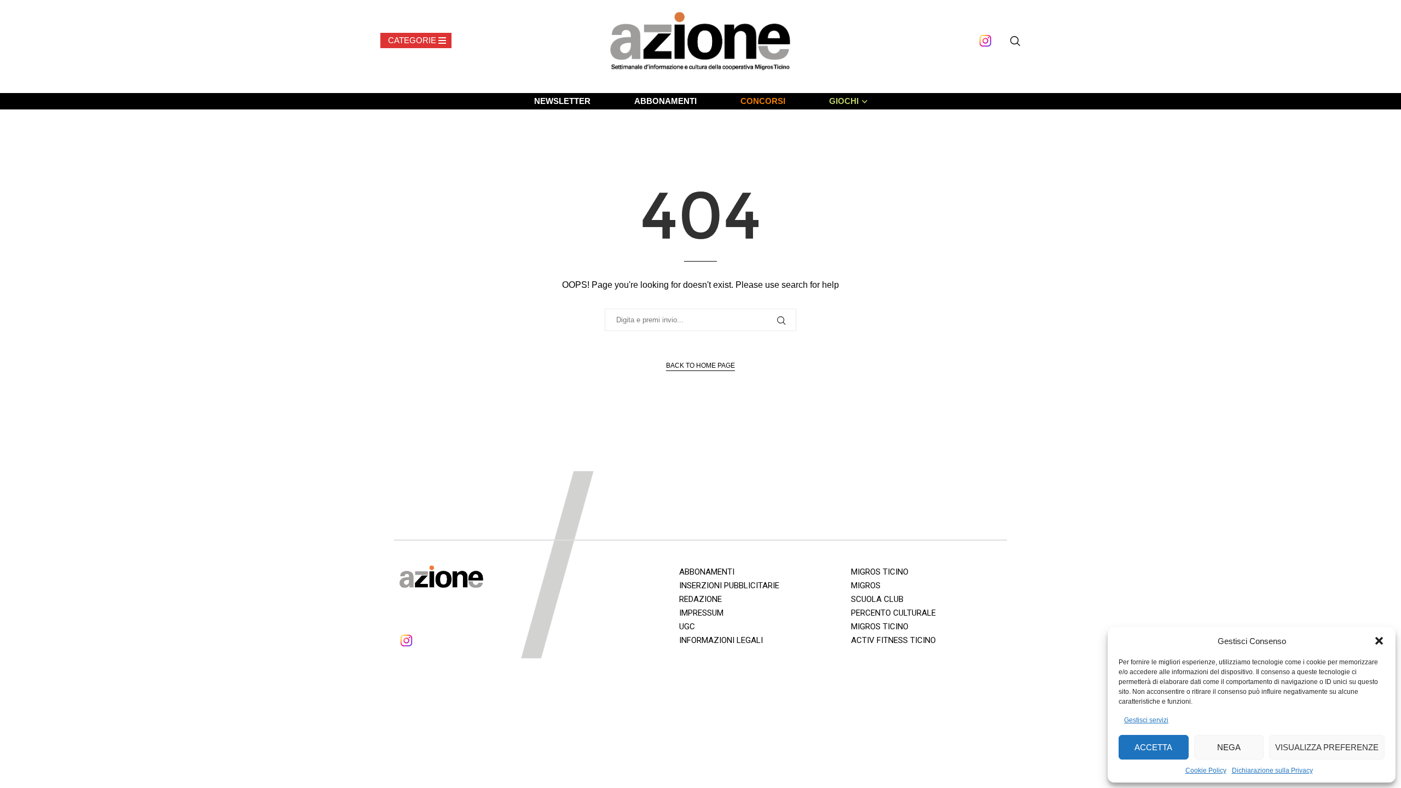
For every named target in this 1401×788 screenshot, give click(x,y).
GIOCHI (844, 101)
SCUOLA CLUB (877, 599)
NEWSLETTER (562, 101)
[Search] (1015, 41)
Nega (1229, 747)
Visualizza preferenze (1327, 747)
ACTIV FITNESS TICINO (893, 640)
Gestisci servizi (1146, 720)
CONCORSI (762, 101)
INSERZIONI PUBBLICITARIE (729, 585)
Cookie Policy (1205, 770)
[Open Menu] (415, 40)
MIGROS (866, 585)
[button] (1379, 640)
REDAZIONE (700, 599)
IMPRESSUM (701, 613)
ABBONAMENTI (665, 101)
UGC (687, 626)
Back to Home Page (700, 365)
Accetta (1153, 747)
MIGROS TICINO (879, 572)
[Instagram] (985, 41)
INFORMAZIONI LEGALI (721, 640)
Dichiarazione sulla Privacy (1272, 770)
